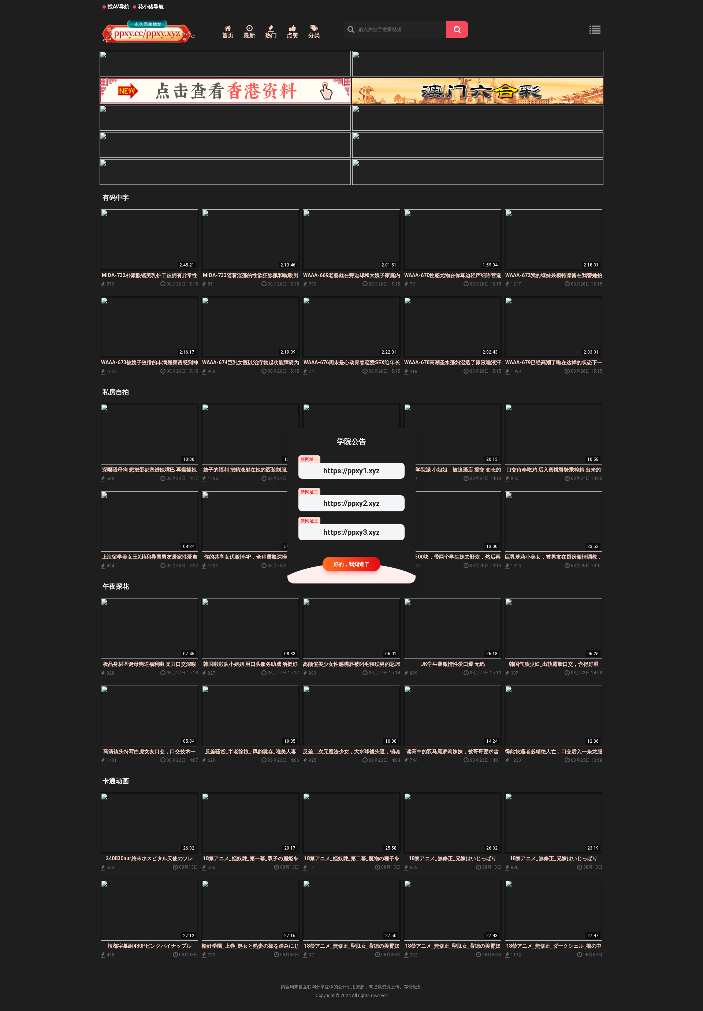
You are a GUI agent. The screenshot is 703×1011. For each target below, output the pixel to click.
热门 (271, 35)
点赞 (292, 35)
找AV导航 (118, 7)
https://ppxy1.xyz (351, 470)
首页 (228, 35)
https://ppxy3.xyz (351, 532)
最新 (249, 35)
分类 (314, 35)
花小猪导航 (151, 7)
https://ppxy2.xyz (351, 503)
